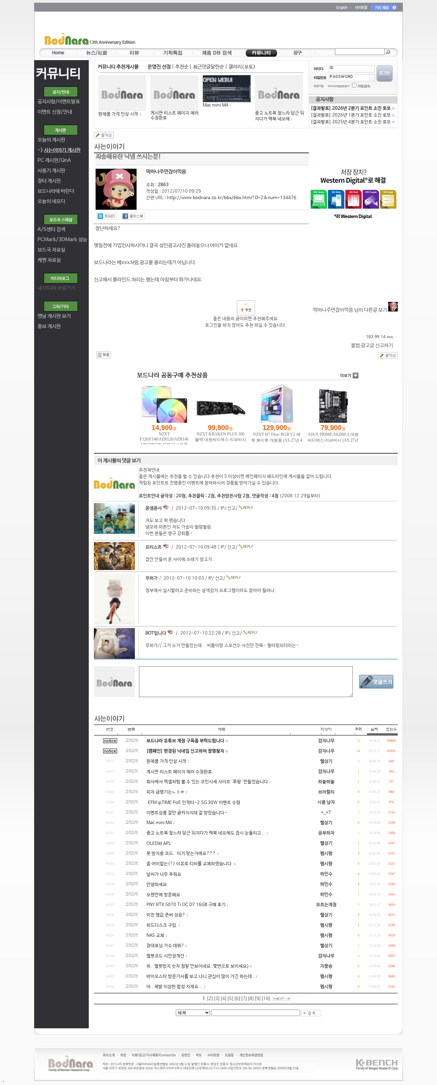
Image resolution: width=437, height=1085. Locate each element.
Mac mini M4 (215, 105)
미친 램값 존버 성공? (165, 915)
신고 (231, 508)
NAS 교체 (155, 935)
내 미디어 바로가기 (56, 288)
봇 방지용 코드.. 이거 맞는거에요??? (181, 853)
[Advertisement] (258, 31)
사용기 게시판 (51, 170)
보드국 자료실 (51, 250)
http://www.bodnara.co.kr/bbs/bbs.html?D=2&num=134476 (231, 197)
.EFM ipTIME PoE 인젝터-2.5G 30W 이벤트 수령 (193, 802)
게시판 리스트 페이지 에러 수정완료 (175, 116)
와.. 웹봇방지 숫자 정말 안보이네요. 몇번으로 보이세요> (197, 966)
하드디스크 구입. (162, 925)
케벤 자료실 (49, 260)
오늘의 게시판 (51, 140)
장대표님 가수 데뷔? (165, 945)
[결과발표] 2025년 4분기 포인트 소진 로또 (352, 122)
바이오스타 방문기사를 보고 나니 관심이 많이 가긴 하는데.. (200, 976)
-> (59, 150)
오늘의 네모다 (51, 201)
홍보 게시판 (49, 326)
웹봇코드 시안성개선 (165, 956)
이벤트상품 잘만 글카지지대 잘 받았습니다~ (186, 813)
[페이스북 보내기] (133, 216)
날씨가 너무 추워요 (163, 874)
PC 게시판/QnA (54, 160)
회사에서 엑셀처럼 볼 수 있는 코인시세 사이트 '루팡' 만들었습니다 (207, 781)
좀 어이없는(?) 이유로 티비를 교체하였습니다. (189, 863)
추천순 (181, 67)
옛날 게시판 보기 (54, 316)
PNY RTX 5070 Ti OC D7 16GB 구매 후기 (186, 904)
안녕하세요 (156, 884)
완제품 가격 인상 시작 (118, 114)
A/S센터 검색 (51, 229)
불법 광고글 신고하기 (372, 345)
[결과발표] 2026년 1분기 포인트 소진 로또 (352, 115)
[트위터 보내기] (106, 216)
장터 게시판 (49, 181)
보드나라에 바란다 (56, 191)
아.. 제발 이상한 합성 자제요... (174, 986)
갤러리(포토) (241, 67)
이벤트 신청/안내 (55, 112)
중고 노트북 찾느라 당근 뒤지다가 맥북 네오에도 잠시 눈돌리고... (205, 833)
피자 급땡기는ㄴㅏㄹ (165, 792)
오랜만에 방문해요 (163, 895)
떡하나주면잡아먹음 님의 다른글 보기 (350, 310)
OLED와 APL (158, 843)
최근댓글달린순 (208, 67)
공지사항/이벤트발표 (59, 102)
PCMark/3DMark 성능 (62, 239)
